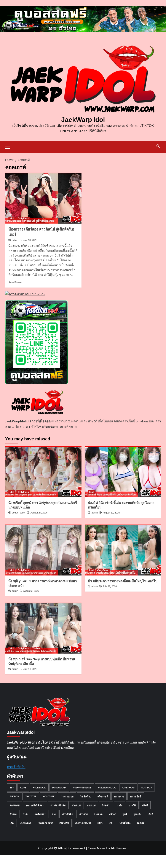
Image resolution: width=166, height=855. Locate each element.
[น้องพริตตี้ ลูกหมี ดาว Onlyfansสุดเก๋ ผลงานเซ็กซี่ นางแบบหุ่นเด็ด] (43, 471)
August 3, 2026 (31, 591)
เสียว (99, 823)
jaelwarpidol (107, 787)
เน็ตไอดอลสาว (45, 823)
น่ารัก (120, 805)
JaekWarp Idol (83, 119)
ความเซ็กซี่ (135, 796)
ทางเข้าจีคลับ (16, 767)
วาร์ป (25, 814)
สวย (54, 814)
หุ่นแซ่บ (137, 814)
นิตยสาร (106, 805)
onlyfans (128, 787)
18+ (12, 787)
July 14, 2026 (30, 669)
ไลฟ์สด (140, 823)
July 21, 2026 (110, 586)
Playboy (146, 787)
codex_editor (19, 512)
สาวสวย (83, 814)
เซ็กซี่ (150, 814)
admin (15, 240)
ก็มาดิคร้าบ (85, 796)
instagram (59, 787)
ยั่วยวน (13, 814)
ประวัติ (132, 805)
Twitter (31, 796)
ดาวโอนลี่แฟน (58, 805)
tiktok (14, 796)
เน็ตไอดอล (25, 823)
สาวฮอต (98, 814)
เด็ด (12, 823)
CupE (23, 787)
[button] (9, 146)
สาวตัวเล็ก (67, 814)
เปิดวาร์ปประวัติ (83, 823)
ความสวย (119, 796)
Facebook (39, 787)
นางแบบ (91, 805)
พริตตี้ (145, 805)
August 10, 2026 (111, 512)
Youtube (48, 796)
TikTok (36, 648)
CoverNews (96, 848)
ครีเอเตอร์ (102, 796)
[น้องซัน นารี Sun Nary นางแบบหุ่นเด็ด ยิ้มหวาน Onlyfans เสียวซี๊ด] (43, 628)
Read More (15, 282)
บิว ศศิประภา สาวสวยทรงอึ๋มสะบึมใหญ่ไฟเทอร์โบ (122, 581)
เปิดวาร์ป (64, 823)
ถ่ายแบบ (76, 805)
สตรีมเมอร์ (40, 814)
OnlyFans (23, 218)
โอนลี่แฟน (125, 823)
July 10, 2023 (30, 240)
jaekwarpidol (82, 787)
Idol (12, 218)
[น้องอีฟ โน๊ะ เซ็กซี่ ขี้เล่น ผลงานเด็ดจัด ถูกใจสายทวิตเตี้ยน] (123, 471)
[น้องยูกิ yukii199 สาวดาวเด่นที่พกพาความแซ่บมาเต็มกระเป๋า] (43, 550)
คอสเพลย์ (14, 805)
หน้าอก (112, 814)
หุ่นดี (125, 814)
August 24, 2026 (39, 512)
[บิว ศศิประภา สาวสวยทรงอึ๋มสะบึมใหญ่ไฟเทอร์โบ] (123, 550)
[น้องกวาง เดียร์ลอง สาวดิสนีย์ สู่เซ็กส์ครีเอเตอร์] (43, 198)
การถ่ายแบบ (67, 796)
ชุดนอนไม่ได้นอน (35, 805)
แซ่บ (111, 823)
